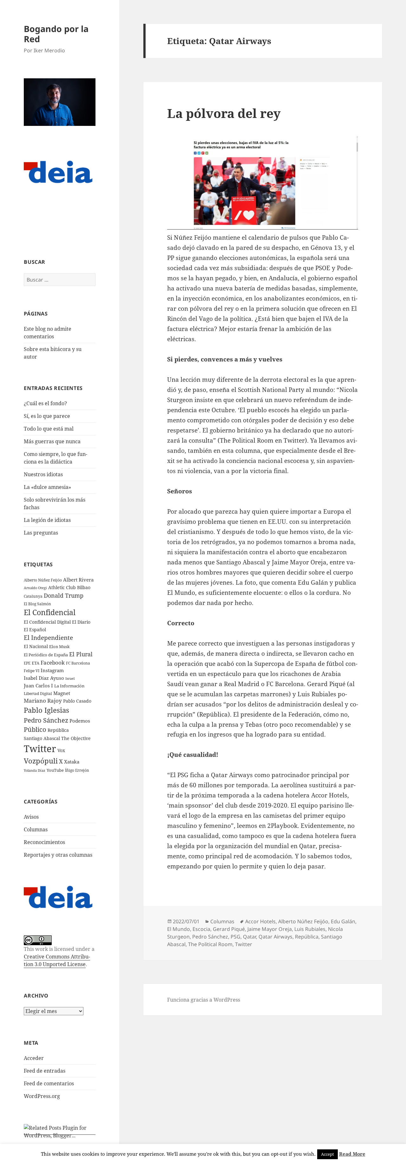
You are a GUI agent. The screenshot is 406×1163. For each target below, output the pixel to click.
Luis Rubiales (309, 929)
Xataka (71, 761)
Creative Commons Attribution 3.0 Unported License (57, 960)
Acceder (34, 1058)
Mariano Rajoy (43, 700)
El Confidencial (49, 612)
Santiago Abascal (42, 738)
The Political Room (210, 944)
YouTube (55, 770)
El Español (35, 630)
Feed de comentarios (49, 1083)
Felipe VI (31, 670)
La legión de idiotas (47, 520)
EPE (27, 663)
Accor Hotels (260, 921)
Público (35, 729)
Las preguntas (41, 532)
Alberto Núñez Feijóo (43, 579)
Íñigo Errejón (77, 770)
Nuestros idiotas (43, 474)
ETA (35, 663)
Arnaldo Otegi (35, 587)
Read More (352, 1154)
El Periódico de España (46, 655)
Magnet (61, 693)
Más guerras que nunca (52, 441)
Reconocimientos (44, 842)
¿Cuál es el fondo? (45, 403)
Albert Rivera (78, 579)
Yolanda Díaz (34, 770)
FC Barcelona (78, 663)
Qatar (249, 936)
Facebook (53, 662)
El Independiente (48, 637)
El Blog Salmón (37, 603)
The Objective (76, 738)
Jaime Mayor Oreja (269, 929)
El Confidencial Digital (47, 622)
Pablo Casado (77, 701)
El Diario (81, 622)
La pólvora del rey (224, 113)
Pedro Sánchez (46, 720)
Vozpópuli (41, 760)
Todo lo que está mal (49, 428)
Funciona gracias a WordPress (203, 999)
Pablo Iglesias (46, 710)
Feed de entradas (44, 1070)
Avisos (31, 816)
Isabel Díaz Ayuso (44, 678)
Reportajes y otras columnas (58, 854)
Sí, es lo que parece (47, 416)
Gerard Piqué (229, 929)
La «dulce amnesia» (47, 487)
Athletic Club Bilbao (69, 587)
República (58, 730)
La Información (69, 686)
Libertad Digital (38, 693)
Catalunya (33, 596)
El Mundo (178, 929)
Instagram (52, 670)
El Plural (81, 654)
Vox (61, 750)
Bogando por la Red (56, 34)
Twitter (40, 748)
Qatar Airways (275, 936)
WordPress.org (42, 1096)
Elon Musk (59, 646)
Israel (70, 678)
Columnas (36, 829)
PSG (235, 936)
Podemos (79, 721)
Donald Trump (63, 595)
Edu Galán (343, 921)
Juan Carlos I (38, 685)
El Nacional (36, 646)
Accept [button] (327, 1154)
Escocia (201, 929)
